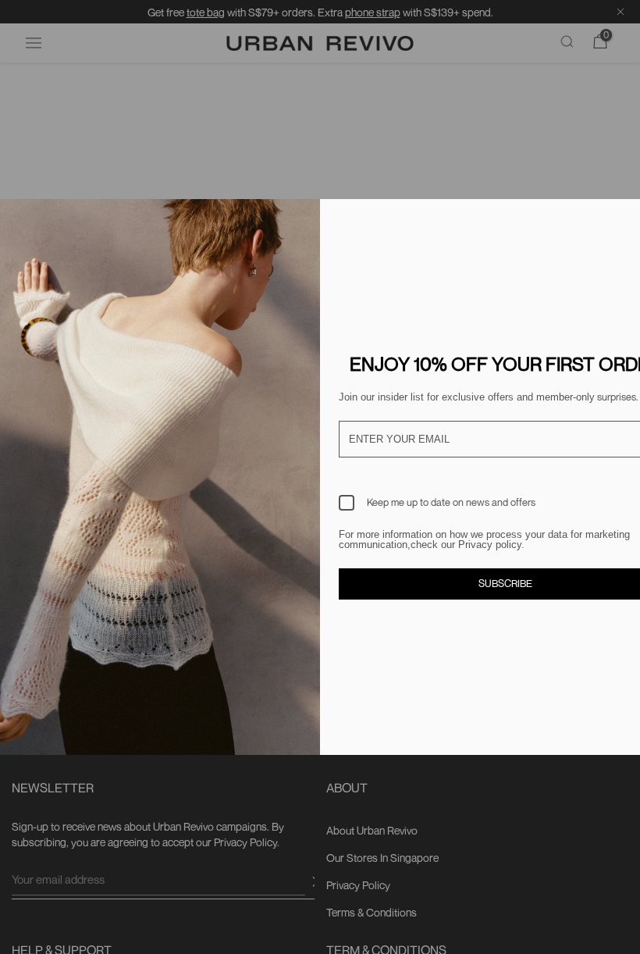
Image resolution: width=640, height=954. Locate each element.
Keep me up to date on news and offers (451, 502)
